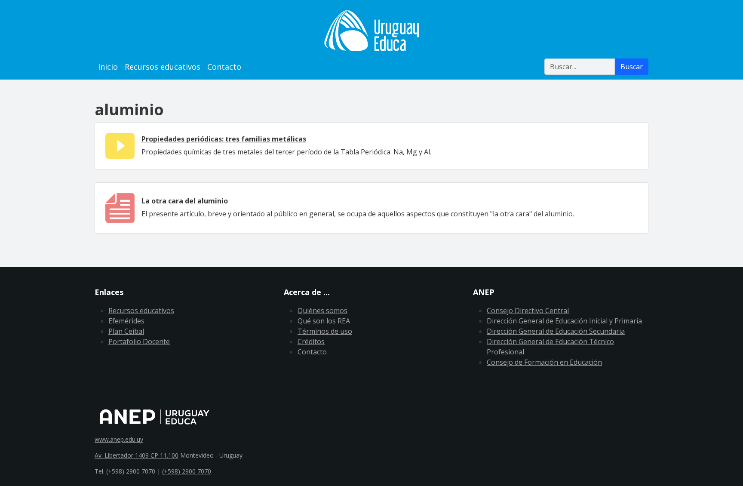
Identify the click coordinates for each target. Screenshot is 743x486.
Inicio (108, 67)
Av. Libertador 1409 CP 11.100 (136, 455)
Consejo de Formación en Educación (544, 362)
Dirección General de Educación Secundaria (556, 331)
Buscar (631, 66)
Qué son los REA (324, 321)
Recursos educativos (162, 67)
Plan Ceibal (126, 331)
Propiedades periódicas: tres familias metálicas (223, 139)
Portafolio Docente (139, 341)
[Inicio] (371, 30)
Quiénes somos (322, 310)
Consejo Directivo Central (528, 310)
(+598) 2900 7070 (186, 471)
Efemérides (126, 321)
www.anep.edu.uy (119, 439)
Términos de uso (325, 331)
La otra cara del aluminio (184, 201)
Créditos (311, 341)
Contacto (224, 67)
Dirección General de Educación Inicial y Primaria (564, 321)
